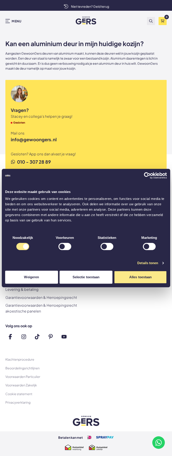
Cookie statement (18, 394)
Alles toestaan (140, 277)
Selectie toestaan (86, 277)
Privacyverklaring (17, 402)
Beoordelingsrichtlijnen (22, 368)
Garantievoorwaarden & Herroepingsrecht (41, 297)
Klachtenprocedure (19, 359)
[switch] (64, 246)
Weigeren (31, 277)
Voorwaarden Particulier (22, 377)
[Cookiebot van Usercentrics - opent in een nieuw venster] (147, 175)
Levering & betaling (22, 289)
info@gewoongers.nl (34, 139)
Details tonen (147, 263)
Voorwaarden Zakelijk (21, 385)
